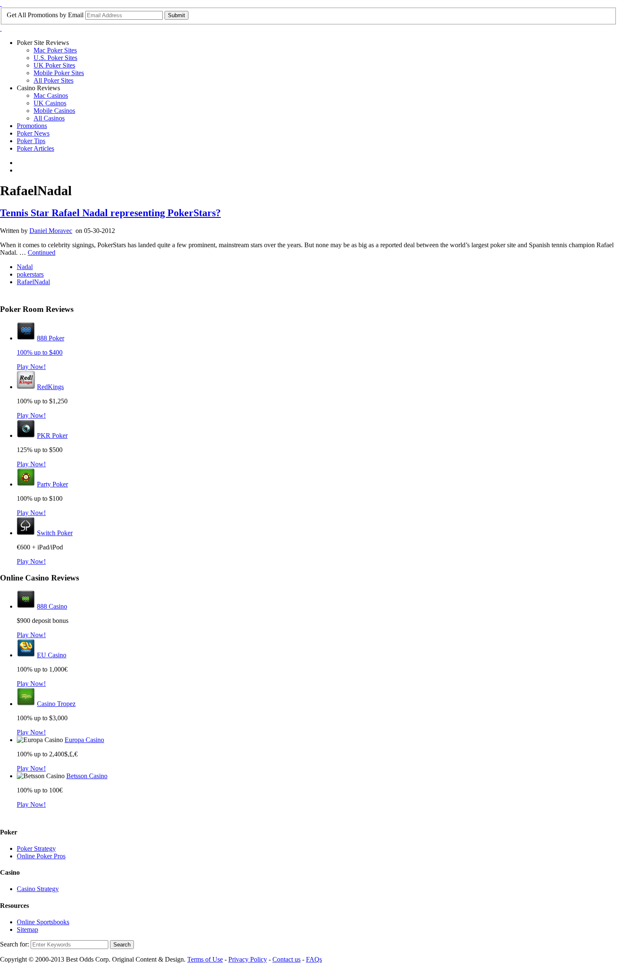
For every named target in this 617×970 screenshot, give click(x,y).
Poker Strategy (36, 848)
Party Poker (52, 484)
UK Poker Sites (54, 65)
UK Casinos (50, 103)
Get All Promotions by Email (45, 14)
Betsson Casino (86, 775)
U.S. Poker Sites (55, 57)
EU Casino (51, 655)
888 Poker (50, 338)
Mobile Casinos (54, 110)
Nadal (25, 266)
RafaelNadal (33, 281)
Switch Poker (55, 532)
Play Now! (31, 366)
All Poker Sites (53, 80)
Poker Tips (31, 140)
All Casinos (49, 118)
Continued (41, 252)
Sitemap (27, 929)
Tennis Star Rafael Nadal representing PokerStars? (110, 212)
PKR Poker (52, 435)
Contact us (286, 959)
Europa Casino (84, 739)
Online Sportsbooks (43, 922)
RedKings (50, 386)
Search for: (14, 944)
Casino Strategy (38, 888)
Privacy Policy (247, 959)
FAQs (314, 959)
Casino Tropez (56, 703)
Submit (176, 15)
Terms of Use (205, 959)
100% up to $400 (40, 352)
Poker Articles (35, 148)
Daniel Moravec (50, 230)
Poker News (33, 133)
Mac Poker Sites (55, 50)
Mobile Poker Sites (59, 72)
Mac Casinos (51, 95)
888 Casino (52, 606)
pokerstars (30, 274)
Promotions (32, 125)
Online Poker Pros (41, 856)
